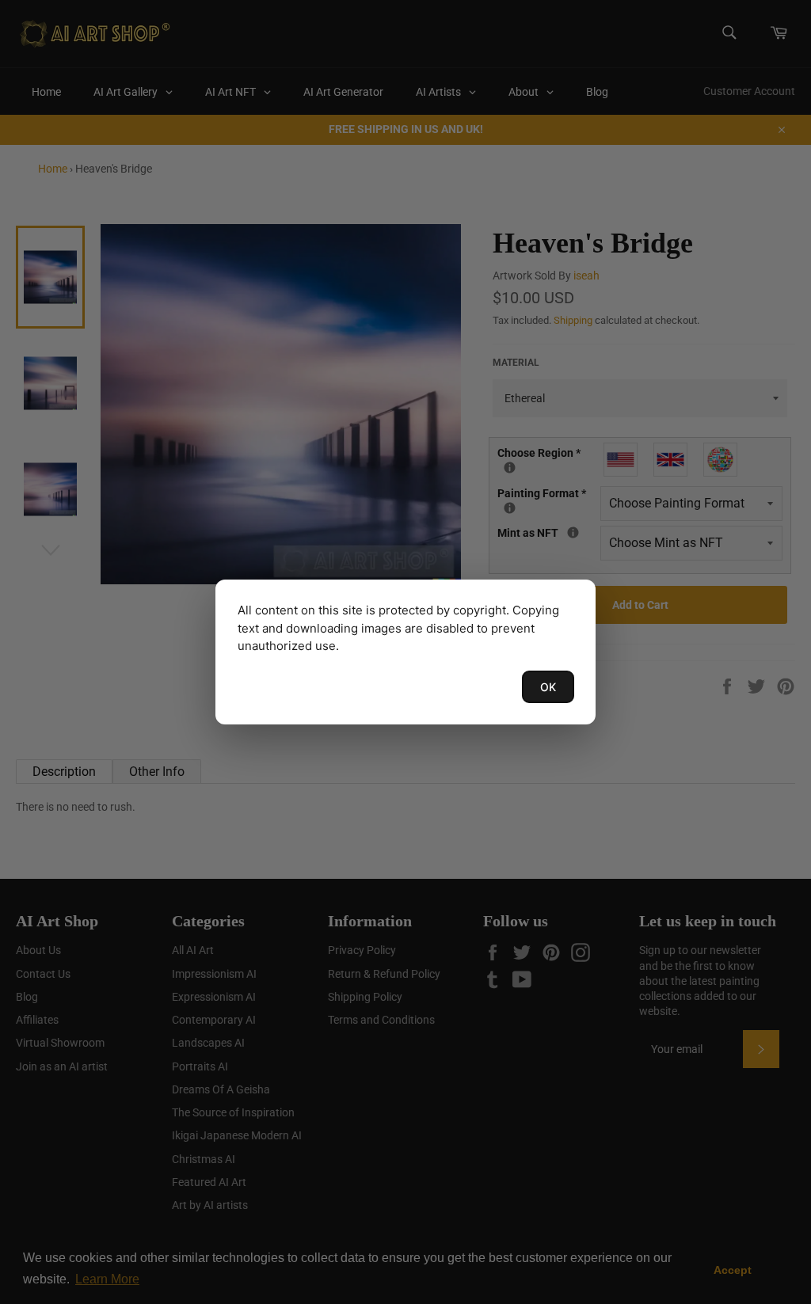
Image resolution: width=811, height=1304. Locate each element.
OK (548, 687)
